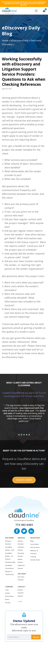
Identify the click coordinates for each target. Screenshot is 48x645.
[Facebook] (17, 530)
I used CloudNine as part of (24, 394)
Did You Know (35, 547)
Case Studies (34, 544)
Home (5, 40)
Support (20, 596)
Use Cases (22, 574)
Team (7, 590)
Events (7, 599)
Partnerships (9, 596)
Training (33, 557)
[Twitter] (24, 530)
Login (20, 601)
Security (7, 603)
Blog (31, 541)
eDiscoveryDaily (19, 40)
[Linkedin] (31, 530)
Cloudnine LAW (10, 562)
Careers (7, 593)
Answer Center (35, 560)
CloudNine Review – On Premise (9, 556)
